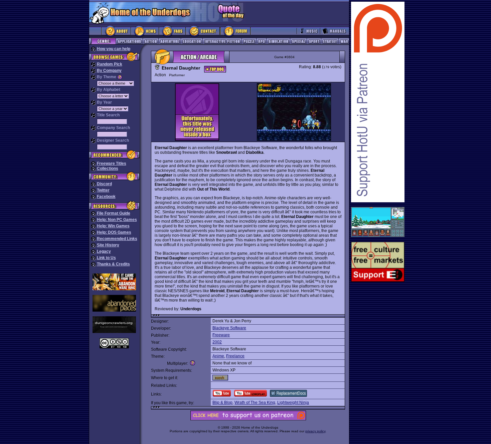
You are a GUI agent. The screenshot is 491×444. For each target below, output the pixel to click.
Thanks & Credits (113, 264)
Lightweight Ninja (293, 402)
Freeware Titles (111, 163)
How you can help (113, 48)
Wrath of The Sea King (254, 402)
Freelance (235, 356)
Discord (104, 184)
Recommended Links (117, 238)
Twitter (103, 190)
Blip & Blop (222, 402)
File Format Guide (113, 213)
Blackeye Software (229, 328)
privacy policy (315, 431)
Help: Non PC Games (117, 219)
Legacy (104, 251)
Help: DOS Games (114, 232)
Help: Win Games (113, 226)
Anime (218, 356)
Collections (107, 168)
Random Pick (109, 64)
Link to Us (106, 257)
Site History (108, 245)
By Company (109, 70)
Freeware (221, 335)
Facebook (106, 196)
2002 (217, 342)
